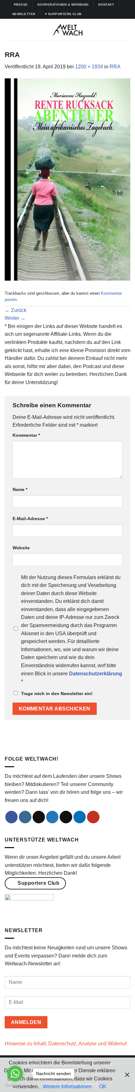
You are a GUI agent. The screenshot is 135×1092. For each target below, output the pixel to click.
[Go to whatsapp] (15, 1073)
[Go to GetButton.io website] (15, 1086)
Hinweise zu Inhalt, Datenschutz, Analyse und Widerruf (66, 1043)
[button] (8, 29)
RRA (115, 66)
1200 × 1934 (89, 66)
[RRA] (67, 179)
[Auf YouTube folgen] (122, 14)
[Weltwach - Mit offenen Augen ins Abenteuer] (67, 30)
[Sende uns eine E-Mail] (66, 817)
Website (21, 547)
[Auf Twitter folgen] (110, 14)
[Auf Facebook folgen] (92, 14)
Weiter (15, 318)
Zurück (15, 310)
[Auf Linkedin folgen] (116, 14)
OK (102, 1086)
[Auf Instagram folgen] (98, 14)
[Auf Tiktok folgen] (104, 14)
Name (20, 489)
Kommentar (26, 435)
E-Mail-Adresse (30, 518)
